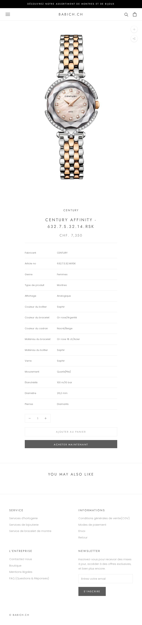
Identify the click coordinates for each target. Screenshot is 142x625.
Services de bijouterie (24, 525)
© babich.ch (19, 615)
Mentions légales (20, 572)
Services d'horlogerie (23, 518)
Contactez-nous (20, 559)
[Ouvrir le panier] (134, 14)
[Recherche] (126, 14)
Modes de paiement (92, 525)
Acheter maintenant (71, 444)
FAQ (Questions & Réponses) (29, 578)
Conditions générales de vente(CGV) (104, 518)
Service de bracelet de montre (30, 531)
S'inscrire (92, 591)
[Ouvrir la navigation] (8, 14)
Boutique (15, 565)
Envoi (81, 531)
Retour (82, 537)
